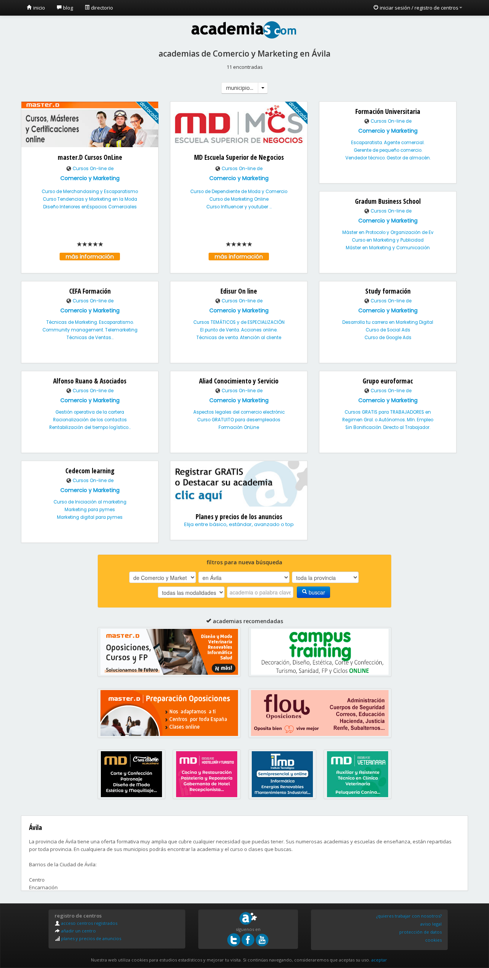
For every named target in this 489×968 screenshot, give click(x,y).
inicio (38, 7)
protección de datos (420, 932)
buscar (316, 592)
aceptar (379, 960)
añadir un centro (78, 931)
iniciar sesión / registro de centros (418, 7)
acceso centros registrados (88, 923)
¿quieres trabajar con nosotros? (409, 916)
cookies (433, 940)
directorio (101, 7)
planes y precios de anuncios (90, 938)
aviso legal (431, 924)
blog (67, 7)
